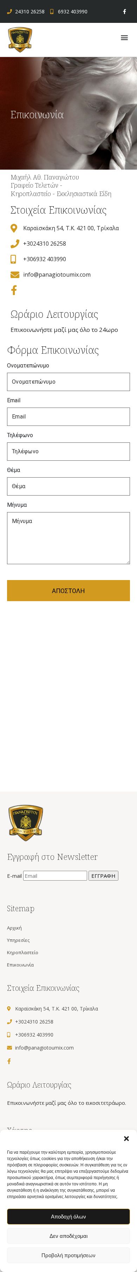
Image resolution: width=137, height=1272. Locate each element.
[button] (126, 1138)
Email (13, 400)
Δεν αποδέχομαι (68, 1236)
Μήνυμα (17, 505)
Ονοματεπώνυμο (28, 365)
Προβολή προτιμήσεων (68, 1255)
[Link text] (20, 39)
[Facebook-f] (124, 11)
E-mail (15, 875)
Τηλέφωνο (20, 435)
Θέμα (13, 470)
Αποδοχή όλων (68, 1217)
